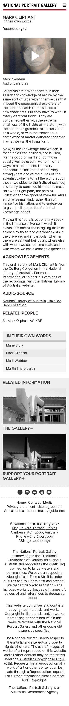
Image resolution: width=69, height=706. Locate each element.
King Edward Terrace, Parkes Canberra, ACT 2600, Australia (34, 530)
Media (48, 502)
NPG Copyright (34, 680)
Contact (34, 502)
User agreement (50, 507)
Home (21, 502)
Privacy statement (21, 507)
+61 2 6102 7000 (40, 536)
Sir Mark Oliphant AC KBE (22, 321)
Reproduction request (47, 672)
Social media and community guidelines (34, 511)
